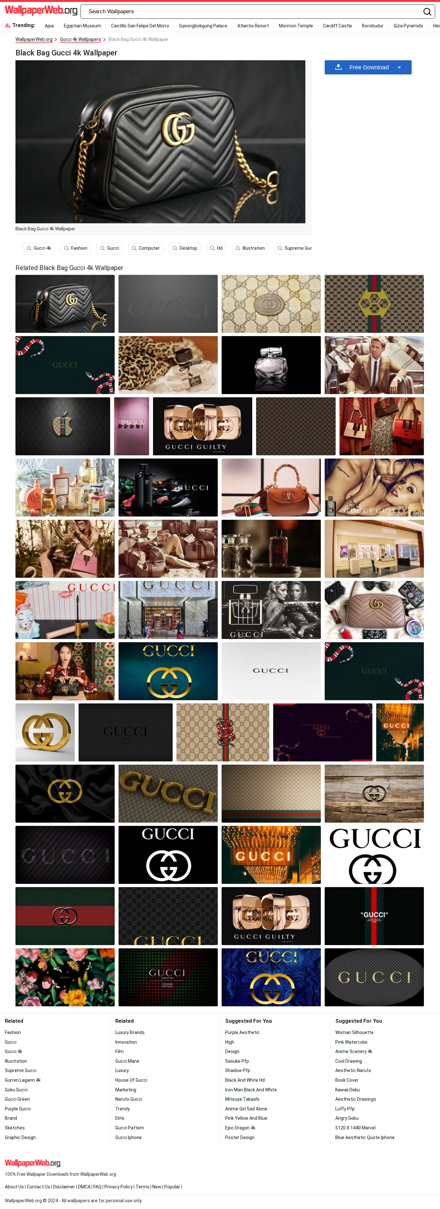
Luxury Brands (130, 1032)
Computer (149, 248)
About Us (14, 1186)
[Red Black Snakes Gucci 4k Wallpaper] (322, 732)
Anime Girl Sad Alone (246, 1108)
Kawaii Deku (347, 1089)
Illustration (254, 248)
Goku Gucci (16, 1089)
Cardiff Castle (337, 25)
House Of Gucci (131, 1080)
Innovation (126, 1042)
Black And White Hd (245, 1080)
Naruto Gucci (128, 1099)
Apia (49, 25)
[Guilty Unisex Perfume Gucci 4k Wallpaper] (271, 916)
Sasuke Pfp (237, 1061)
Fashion (79, 248)
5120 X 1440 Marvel (355, 1127)
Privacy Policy (118, 1186)
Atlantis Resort (253, 25)
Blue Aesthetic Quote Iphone (365, 1137)
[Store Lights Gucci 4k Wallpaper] (400, 732)
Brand (11, 1118)
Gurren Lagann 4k (23, 1080)
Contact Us (38, 1186)
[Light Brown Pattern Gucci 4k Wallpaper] (271, 794)
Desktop (188, 248)
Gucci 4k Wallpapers (80, 39)
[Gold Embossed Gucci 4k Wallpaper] (374, 977)
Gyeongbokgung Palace (203, 25)
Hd (220, 248)
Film (119, 1051)
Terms (142, 1186)
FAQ (97, 1186)
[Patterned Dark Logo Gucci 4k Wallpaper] (65, 855)
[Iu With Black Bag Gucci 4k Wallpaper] (65, 671)
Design (232, 1051)
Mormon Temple (296, 25)
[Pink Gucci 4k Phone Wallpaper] (131, 426)
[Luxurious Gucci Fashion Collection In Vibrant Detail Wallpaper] (374, 549)
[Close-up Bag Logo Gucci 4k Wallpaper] (271, 304)
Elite (119, 1118)
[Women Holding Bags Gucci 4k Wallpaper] (382, 426)
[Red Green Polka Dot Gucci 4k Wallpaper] (168, 977)
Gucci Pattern (129, 1127)
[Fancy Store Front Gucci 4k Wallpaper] (168, 610)
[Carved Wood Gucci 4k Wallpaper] (374, 794)
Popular (172, 1186)
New (156, 1186)
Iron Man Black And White (251, 1089)
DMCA (84, 1186)
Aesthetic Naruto (353, 1070)
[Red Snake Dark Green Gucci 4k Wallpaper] (374, 671)
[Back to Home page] (41, 12)
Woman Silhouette (354, 1032)
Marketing (125, 1089)
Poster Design (239, 1137)
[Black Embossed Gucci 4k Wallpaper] (65, 916)
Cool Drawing (348, 1061)
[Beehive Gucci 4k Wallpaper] (374, 304)
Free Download (369, 67)
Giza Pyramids (408, 25)
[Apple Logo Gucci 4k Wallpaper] (62, 426)
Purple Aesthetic (242, 1032)
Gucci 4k (42, 248)
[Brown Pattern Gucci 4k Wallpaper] (296, 426)
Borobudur (373, 25)
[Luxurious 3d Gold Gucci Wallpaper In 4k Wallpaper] (45, 732)
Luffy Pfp (345, 1108)
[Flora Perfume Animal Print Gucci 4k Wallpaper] (168, 365)
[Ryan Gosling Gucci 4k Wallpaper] (374, 365)
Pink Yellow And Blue (246, 1118)
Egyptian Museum (82, 25)
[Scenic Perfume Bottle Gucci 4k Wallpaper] (271, 549)
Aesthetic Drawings (355, 1099)
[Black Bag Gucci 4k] (65, 304)
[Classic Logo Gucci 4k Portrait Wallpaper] (168, 916)
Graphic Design (20, 1137)
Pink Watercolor (351, 1042)
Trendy (122, 1108)
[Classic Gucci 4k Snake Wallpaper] (223, 732)
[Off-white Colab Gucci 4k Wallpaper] (374, 916)
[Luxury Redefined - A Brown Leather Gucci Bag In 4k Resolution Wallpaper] (271, 488)
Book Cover (347, 1080)
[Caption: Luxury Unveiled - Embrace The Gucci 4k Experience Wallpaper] (65, 610)
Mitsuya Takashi (242, 1099)
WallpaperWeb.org (34, 39)
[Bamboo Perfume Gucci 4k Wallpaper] (271, 365)
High (229, 1042)
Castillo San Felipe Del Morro (140, 25)
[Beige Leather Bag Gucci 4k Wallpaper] (374, 610)
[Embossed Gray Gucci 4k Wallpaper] (168, 304)
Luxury (122, 1070)
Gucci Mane (127, 1061)
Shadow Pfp (237, 1070)
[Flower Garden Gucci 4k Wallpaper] (65, 977)
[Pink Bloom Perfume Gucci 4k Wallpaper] (65, 488)
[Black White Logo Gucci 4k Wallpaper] (168, 855)
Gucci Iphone (128, 1137)
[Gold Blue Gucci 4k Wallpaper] (168, 671)
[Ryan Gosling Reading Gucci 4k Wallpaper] (168, 549)
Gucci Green (17, 1099)
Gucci (113, 248)
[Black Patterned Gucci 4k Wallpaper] (125, 732)
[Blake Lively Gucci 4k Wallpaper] (271, 610)
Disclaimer (64, 1186)
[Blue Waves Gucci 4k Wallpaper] (271, 977)
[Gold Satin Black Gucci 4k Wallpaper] (65, 794)
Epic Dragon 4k (240, 1127)
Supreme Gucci (300, 248)
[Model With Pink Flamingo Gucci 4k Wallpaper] (65, 549)
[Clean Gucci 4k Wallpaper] (374, 855)
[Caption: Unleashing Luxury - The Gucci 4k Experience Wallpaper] (65, 365)
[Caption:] (168, 794)
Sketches (15, 1127)
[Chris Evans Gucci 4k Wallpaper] (374, 488)
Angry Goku (347, 1118)
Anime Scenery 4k (353, 1051)
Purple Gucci (18, 1108)
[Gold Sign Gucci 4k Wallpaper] (271, 855)
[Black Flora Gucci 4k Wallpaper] (168, 488)
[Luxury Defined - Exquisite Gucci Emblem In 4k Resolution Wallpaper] (271, 671)
